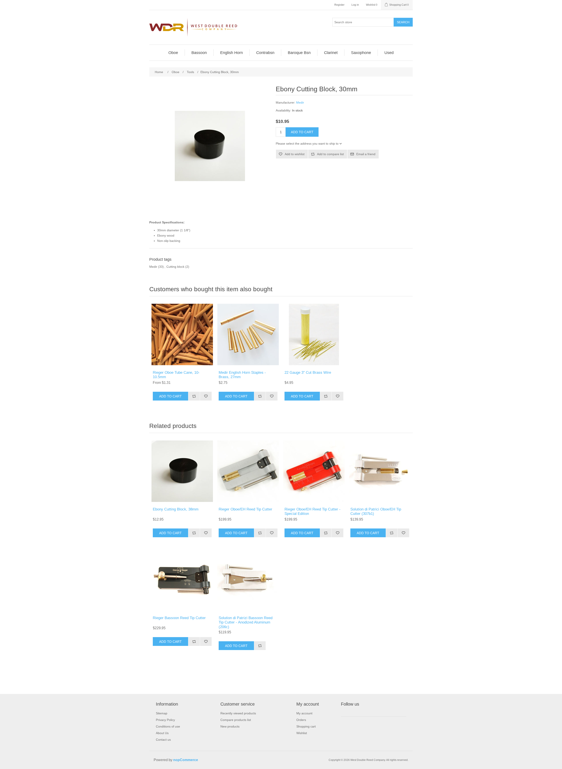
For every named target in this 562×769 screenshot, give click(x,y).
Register (339, 4)
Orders (301, 720)
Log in (355, 4)
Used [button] (389, 52)
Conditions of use (168, 726)
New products (230, 726)
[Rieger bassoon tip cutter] (182, 579)
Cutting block (175, 266)
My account (304, 713)
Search (403, 22)
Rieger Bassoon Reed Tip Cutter (179, 618)
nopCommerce (185, 760)
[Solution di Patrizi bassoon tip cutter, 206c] (248, 579)
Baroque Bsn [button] (299, 52)
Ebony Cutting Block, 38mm (175, 509)
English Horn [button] (231, 52)
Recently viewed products (238, 713)
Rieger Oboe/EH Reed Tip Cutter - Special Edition (312, 511)
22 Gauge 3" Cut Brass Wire (308, 372)
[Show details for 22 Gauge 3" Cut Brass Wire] (314, 334)
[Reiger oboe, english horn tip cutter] (248, 471)
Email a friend (365, 154)
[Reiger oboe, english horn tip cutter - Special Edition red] (314, 471)
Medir (300, 102)
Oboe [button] (173, 52)
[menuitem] (173, 52)
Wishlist (301, 733)
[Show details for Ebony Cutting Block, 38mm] (182, 471)
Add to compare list (330, 154)
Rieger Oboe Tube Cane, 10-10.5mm (176, 374)
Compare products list (235, 720)
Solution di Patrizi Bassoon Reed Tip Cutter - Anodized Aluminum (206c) (245, 622)
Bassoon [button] (199, 52)
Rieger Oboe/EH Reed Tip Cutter (245, 509)
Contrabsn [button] (265, 52)
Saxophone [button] (361, 52)
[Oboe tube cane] (182, 334)
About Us (162, 733)
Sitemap (161, 713)
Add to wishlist (294, 154)
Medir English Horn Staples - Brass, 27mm (242, 374)
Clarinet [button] (331, 52)
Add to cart (302, 132)
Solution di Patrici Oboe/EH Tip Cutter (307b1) (375, 511)
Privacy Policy (165, 720)
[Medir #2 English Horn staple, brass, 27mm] (248, 334)
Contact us (163, 739)
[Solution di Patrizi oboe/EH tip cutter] (379, 471)
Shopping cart (306, 726)
